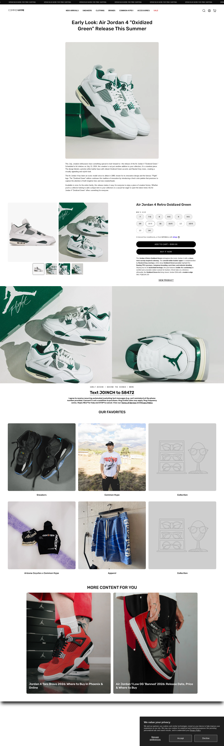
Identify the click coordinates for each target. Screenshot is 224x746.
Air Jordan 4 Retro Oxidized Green (163, 204)
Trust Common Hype (112, 726)
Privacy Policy (195, 730)
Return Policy (112, 715)
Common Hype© (41, 719)
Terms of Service (112, 722)
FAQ (112, 712)
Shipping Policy (112, 719)
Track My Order (147, 715)
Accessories (41, 722)
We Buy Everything (76, 726)
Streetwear (41, 715)
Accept (180, 738)
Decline (205, 738)
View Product (166, 280)
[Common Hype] (16, 10)
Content (77, 712)
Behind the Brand (76, 722)
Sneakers (41, 712)
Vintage (41, 726)
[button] (100, 10)
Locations (76, 715)
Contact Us (77, 719)
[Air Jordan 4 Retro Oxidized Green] (38, 269)
